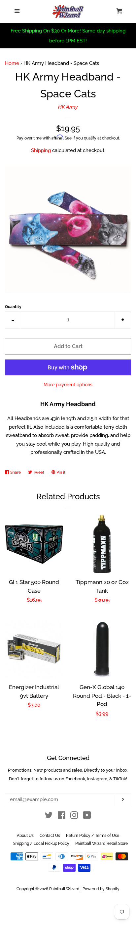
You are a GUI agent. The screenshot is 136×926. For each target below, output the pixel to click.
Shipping (41, 150)
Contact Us (50, 835)
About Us (25, 835)
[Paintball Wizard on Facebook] (61, 817)
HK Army (68, 107)
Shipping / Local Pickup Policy (41, 843)
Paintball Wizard (64, 889)
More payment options (68, 384)
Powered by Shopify (101, 889)
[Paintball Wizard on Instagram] (74, 817)
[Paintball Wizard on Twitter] (49, 817)
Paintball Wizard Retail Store (101, 843)
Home (12, 63)
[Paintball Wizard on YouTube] (87, 817)
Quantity (13, 306)
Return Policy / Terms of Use (92, 835)
